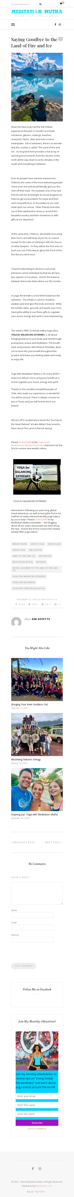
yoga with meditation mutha (29, 588)
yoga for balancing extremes (29, 576)
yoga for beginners (24, 582)
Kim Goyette (49, 599)
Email (14, 922)
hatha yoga (19, 550)
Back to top (36, 1191)
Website (15, 934)
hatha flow (54, 544)
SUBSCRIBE (25, 442)
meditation (45, 556)
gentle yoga (37, 544)
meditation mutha (23, 562)
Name (14, 910)
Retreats (41, 562)
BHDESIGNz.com (44, 1185)
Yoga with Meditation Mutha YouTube (30, 444)
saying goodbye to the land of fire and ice (35, 569)
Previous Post (23, 842)
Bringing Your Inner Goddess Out (29, 704)
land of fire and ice (24, 556)
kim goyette (35, 550)
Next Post (53, 842)
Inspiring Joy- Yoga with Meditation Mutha (34, 814)
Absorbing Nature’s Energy (26, 759)
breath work (20, 544)
